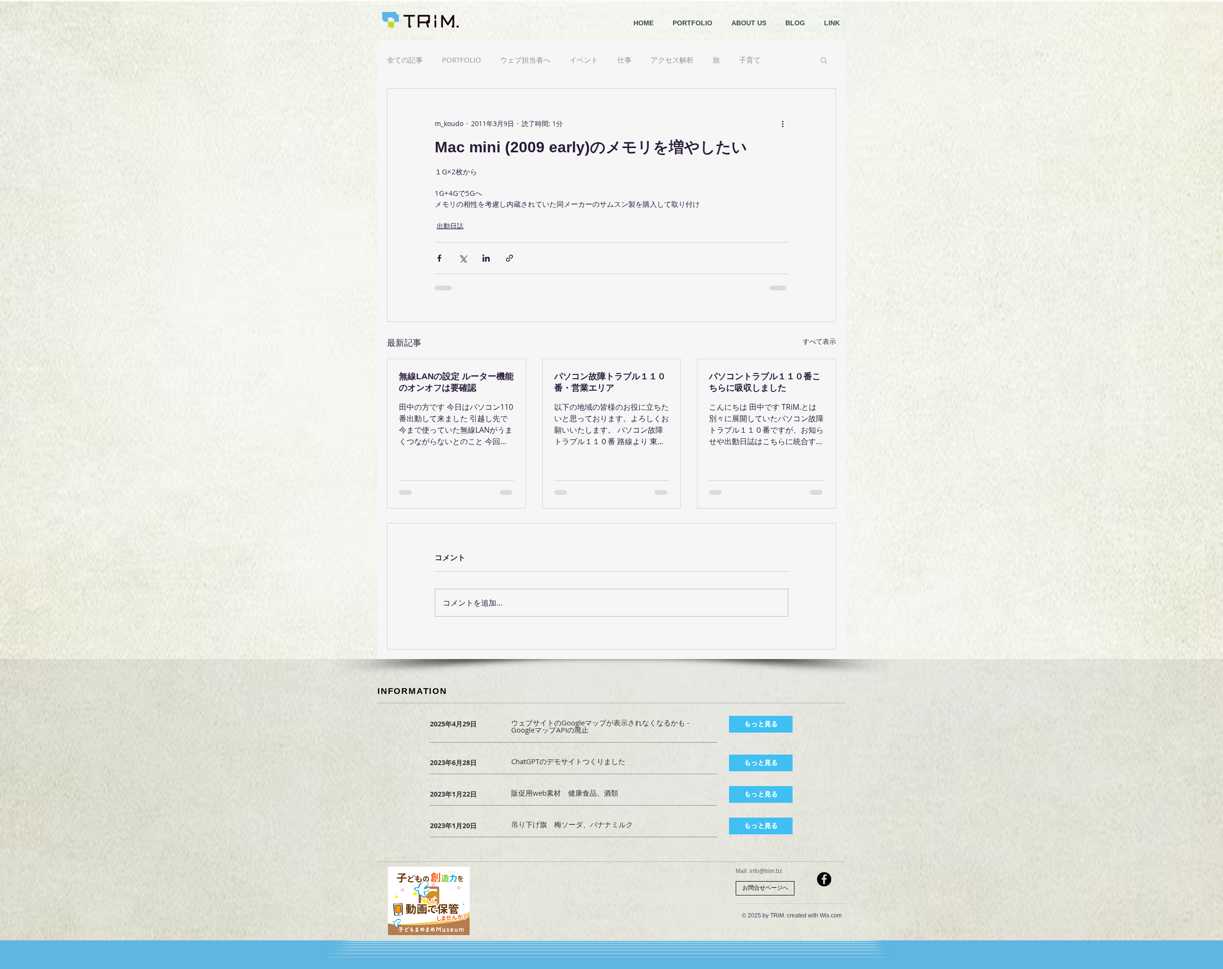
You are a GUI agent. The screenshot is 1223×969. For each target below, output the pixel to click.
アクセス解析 (672, 59)
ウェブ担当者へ (525, 59)
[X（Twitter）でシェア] (462, 258)
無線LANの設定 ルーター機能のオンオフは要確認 (456, 382)
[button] (823, 60)
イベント (583, 59)
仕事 (624, 59)
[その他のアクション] (782, 123)
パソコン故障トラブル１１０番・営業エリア (610, 382)
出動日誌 (450, 225)
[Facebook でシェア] (439, 258)
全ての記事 (405, 59)
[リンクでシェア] (509, 258)
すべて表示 (819, 341)
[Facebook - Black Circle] (824, 879)
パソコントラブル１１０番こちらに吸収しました (765, 382)
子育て (750, 59)
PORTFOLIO (461, 59)
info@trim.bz (766, 871)
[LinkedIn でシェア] (486, 258)
